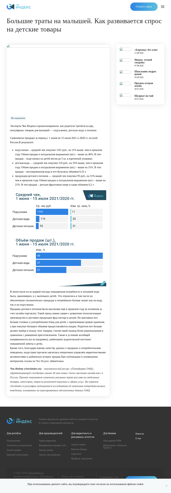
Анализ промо (78, 444)
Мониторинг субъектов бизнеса (115, 446)
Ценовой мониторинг (18, 454)
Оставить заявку (144, 6)
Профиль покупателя (81, 458)
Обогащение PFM (112, 440)
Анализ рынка (14, 450)
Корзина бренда (79, 449)
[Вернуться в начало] (19, 6)
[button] (162, 6)
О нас (138, 438)
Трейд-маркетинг (47, 440)
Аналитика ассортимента (19, 445)
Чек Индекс (42, 361)
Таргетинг (76, 454)
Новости (139, 433)
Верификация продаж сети (52, 445)
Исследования (18, 118)
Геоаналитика (13, 440)
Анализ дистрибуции (49, 454)
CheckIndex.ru (36, 472)
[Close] (166, 486)
